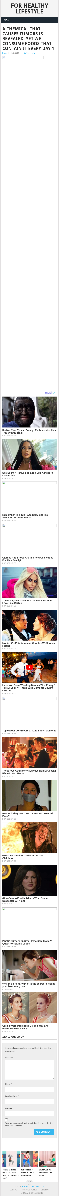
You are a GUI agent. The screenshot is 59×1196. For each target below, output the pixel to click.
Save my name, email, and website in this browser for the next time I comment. (29, 1124)
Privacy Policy (29, 1190)
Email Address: (12, 1096)
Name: (8, 1084)
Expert (4, 53)
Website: (8, 1108)
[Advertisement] (29, 111)
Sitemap (45, 1190)
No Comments (29, 53)
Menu (6, 20)
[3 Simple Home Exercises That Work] (47, 1159)
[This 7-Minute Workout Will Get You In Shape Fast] (11, 1159)
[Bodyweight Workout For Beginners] (29, 1159)
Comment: (10, 1057)
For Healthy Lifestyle (29, 8)
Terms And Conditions (31, 1193)
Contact (14, 1190)
